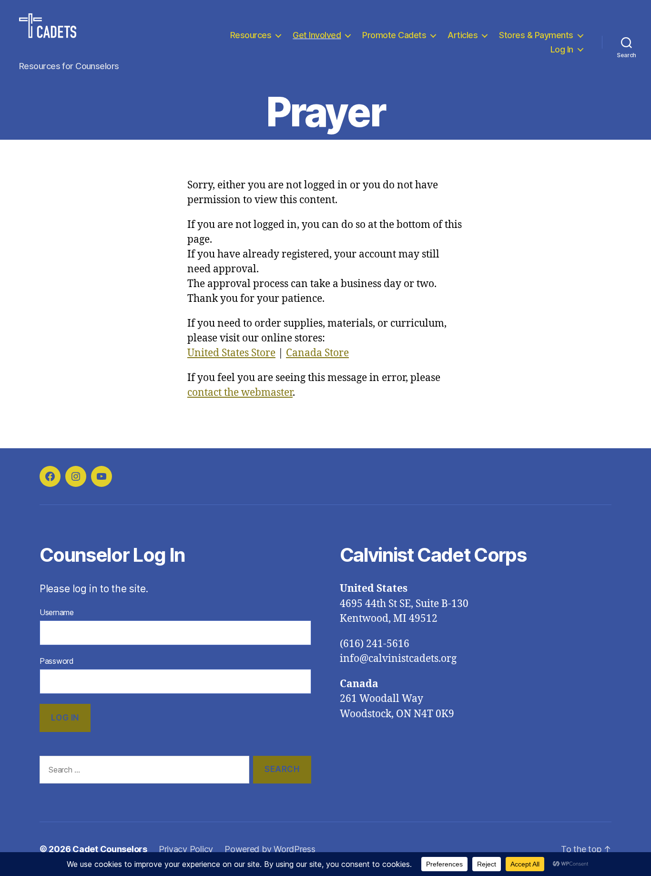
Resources (251, 35)
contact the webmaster (240, 392)
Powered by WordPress (269, 849)
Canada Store (317, 353)
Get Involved (317, 35)
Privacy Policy (186, 849)
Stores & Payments (536, 35)
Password (57, 661)
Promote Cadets (394, 35)
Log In (561, 49)
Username (57, 612)
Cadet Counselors (109, 849)
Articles (463, 35)
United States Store (231, 353)
